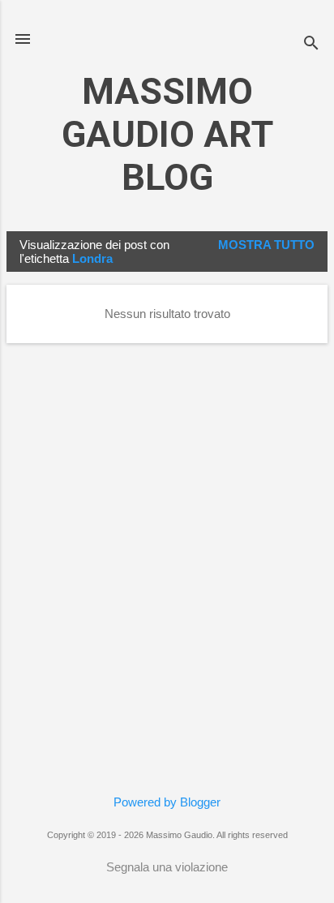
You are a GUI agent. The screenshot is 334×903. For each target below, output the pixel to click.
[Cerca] (311, 44)
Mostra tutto (266, 245)
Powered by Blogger (167, 802)
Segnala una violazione (167, 867)
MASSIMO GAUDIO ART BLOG (167, 134)
